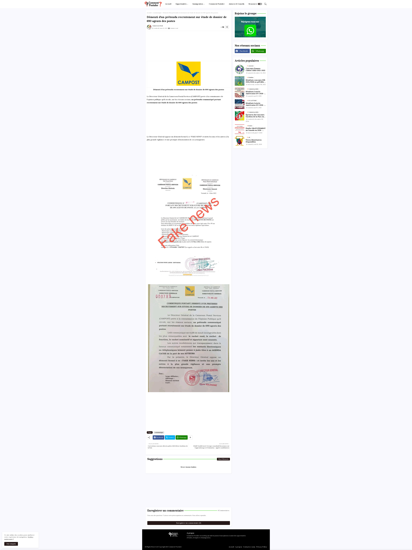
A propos (238, 547)
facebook (244, 51)
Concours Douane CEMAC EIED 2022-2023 (255, 69)
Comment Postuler (217, 4)
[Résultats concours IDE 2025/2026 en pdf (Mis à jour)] (239, 81)
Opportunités (181, 4)
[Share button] (190, 437)
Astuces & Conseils (236, 4)
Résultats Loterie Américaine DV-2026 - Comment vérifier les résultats (255, 93)
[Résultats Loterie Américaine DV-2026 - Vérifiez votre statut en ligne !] (239, 104)
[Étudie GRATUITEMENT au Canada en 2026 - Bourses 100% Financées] (239, 129)
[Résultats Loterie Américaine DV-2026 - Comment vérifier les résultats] (239, 92)
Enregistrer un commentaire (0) (188, 523)
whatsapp (260, 51)
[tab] (168, 4)
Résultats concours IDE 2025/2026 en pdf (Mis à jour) (255, 81)
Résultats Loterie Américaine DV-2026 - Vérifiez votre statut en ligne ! (255, 104)
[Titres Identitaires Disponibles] (239, 141)
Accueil (168, 4)
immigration (197, 4)
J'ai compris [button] (11, 544)
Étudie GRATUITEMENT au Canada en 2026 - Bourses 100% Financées (256, 129)
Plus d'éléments (223, 459)
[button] (260, 4)
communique (157, 13)
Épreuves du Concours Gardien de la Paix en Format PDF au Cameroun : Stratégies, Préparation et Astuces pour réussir (255, 116)
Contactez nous (249, 547)
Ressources (253, 4)
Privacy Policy (261, 547)
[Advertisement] (188, 46)
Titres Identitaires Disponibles (254, 141)
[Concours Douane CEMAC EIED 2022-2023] (239, 69)
